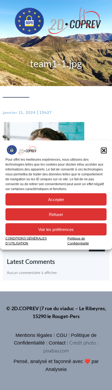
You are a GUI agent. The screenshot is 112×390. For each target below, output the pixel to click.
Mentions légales (33, 335)
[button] (104, 150)
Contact (57, 343)
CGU (61, 335)
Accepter (56, 199)
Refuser (56, 214)
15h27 (45, 112)
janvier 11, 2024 (19, 112)
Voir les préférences (56, 229)
